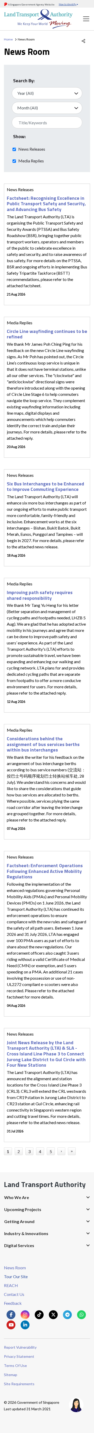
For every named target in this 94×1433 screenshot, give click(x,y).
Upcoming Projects (22, 1209)
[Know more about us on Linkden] (25, 1324)
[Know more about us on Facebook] (11, 1314)
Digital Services (19, 1245)
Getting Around (19, 1221)
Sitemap (10, 1374)
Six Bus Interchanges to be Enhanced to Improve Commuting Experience (45, 486)
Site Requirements (19, 1384)
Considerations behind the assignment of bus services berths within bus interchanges (43, 744)
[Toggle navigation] (86, 19)
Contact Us (14, 1294)
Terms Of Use (15, 1365)
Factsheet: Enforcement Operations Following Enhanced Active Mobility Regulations (45, 871)
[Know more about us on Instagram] (25, 1314)
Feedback (13, 1303)
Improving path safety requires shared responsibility (40, 595)
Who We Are (16, 1197)
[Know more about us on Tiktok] (39, 1314)
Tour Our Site (16, 1276)
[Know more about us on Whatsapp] (81, 1314)
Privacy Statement (19, 1356)
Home (8, 39)
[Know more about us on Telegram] (67, 1314)
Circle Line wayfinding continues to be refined (47, 334)
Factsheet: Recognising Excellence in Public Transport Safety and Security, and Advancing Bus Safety (46, 204)
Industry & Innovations (26, 1233)
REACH (11, 1285)
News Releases (31, 148)
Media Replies (31, 160)
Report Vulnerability (20, 1347)
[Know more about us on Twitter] (53, 1314)
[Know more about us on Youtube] (11, 1324)
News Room (15, 1267)
